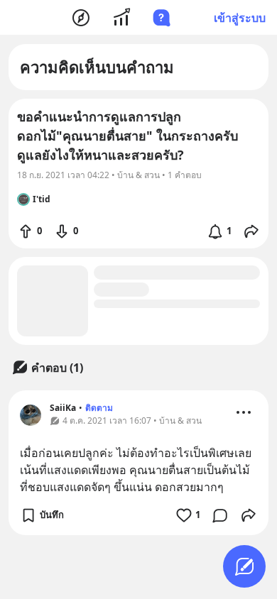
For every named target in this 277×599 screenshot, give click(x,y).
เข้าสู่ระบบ (240, 18)
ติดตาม (99, 408)
